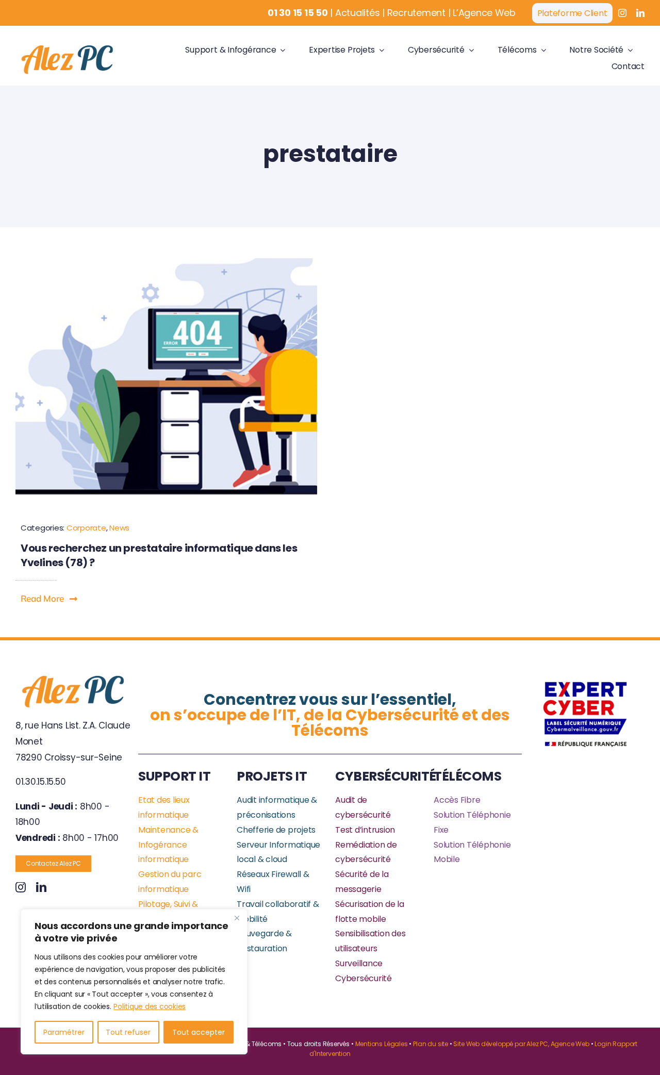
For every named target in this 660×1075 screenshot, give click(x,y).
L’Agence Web (484, 12)
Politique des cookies (149, 1006)
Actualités (357, 12)
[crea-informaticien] (166, 262)
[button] (49, 598)
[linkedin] (640, 13)
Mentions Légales (381, 1043)
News (119, 527)
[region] (134, 981)
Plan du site (430, 1043)
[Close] (236, 918)
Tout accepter (198, 1032)
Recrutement (416, 12)
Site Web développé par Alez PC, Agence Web (521, 1043)
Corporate (86, 527)
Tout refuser (128, 1032)
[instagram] (622, 13)
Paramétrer (64, 1032)
